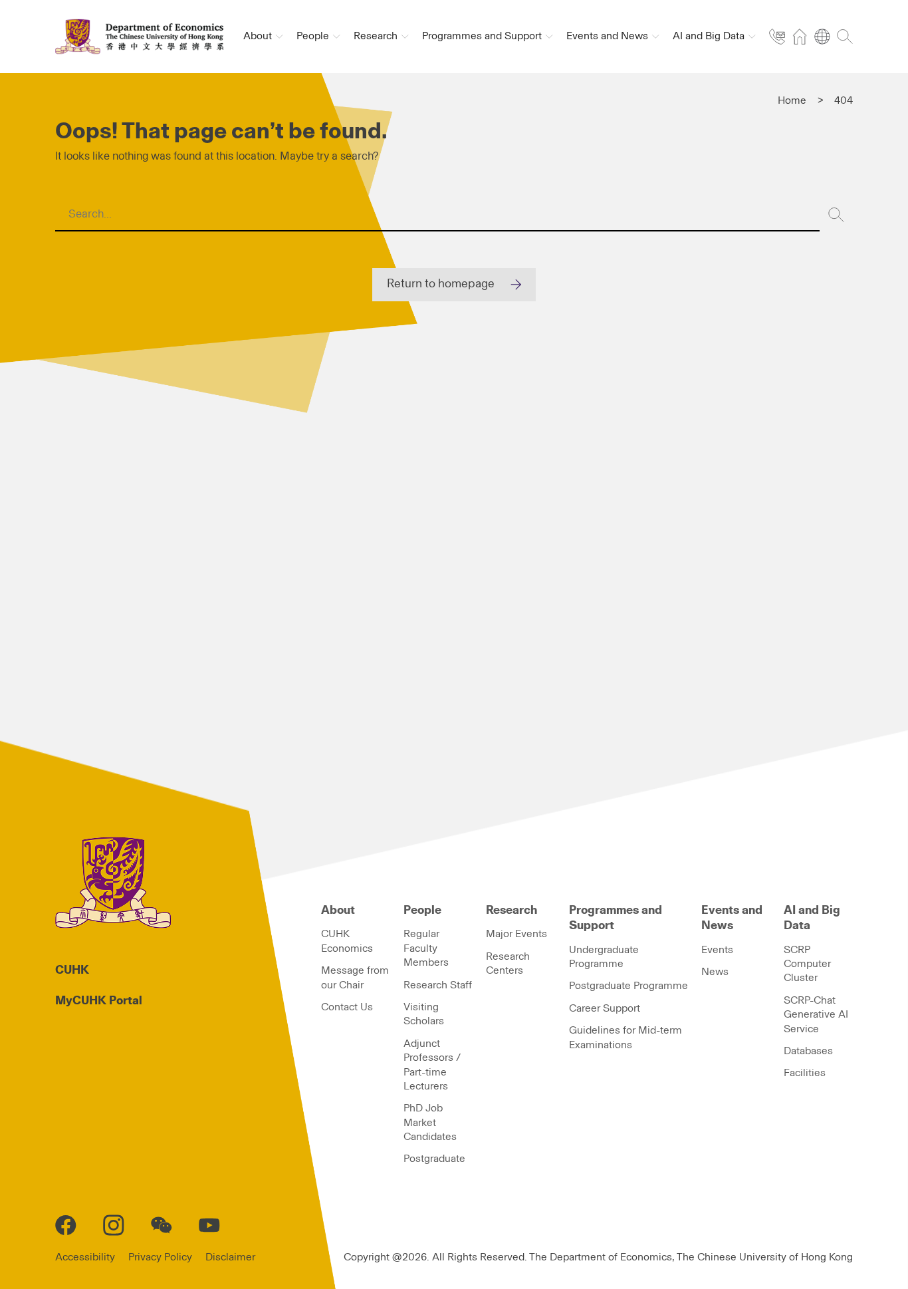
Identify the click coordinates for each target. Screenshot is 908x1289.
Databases (808, 1051)
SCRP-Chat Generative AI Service (816, 1014)
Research (511, 911)
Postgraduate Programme (628, 985)
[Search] (836, 214)
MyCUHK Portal (98, 1001)
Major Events (516, 934)
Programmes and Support (615, 918)
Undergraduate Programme (604, 956)
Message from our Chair (355, 977)
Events (717, 949)
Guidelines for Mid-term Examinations (625, 1037)
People (422, 911)
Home (792, 100)
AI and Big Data (812, 918)
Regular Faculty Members (426, 948)
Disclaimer (230, 1257)
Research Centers (508, 963)
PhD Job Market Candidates (430, 1122)
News (715, 971)
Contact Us (347, 1007)
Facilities (805, 1073)
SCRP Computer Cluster (807, 964)
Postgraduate (434, 1158)
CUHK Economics (347, 941)
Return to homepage (441, 284)
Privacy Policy (160, 1257)
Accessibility (85, 1257)
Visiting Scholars (423, 1014)
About (338, 911)
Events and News (731, 918)
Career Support (604, 1008)
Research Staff (437, 985)
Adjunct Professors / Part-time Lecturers (432, 1064)
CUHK (72, 970)
